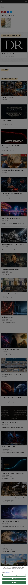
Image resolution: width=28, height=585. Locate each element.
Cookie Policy (7, 572)
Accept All (14, 582)
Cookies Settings (14, 575)
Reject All (14, 578)
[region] (14, 575)
